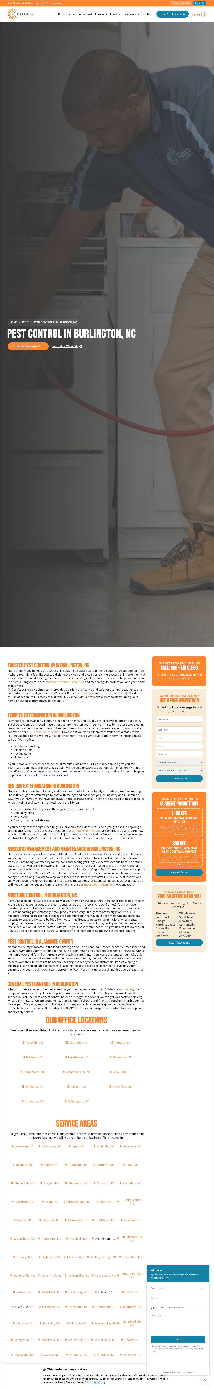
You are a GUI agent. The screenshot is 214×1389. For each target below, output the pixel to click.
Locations (101, 14)
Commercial (85, 14)
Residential (64, 14)
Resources (130, 14)
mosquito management (99, 884)
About (113, 14)
